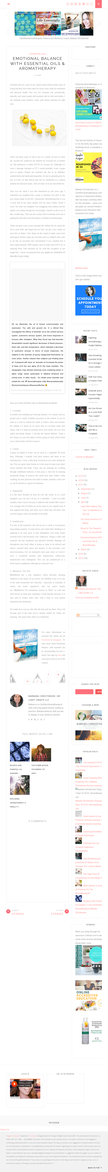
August (84, 493)
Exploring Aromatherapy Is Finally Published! (96, 341)
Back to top (94, 1168)
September (86, 489)
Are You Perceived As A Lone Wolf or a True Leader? (97, 412)
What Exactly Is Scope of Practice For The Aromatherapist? (89, 889)
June (83, 497)
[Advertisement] (90, 659)
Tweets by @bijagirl (84, 457)
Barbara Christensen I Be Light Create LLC (44, 698)
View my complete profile (87, 597)
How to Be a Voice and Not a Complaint (96, 430)
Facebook (46, 640)
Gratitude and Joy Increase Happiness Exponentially (97, 394)
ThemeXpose (33, 1136)
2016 (80, 554)
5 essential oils (37, 54)
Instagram (57, 640)
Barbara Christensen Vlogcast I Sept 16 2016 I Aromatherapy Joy (89, 805)
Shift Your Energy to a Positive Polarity (97, 379)
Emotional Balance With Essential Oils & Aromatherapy (91, 541)
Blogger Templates (12, 1136)
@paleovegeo (81, 268)
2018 (80, 480)
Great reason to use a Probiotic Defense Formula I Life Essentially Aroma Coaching (90, 820)
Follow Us (4, 1129)
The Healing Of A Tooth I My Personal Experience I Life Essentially (89, 766)
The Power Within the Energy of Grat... (39, 769)
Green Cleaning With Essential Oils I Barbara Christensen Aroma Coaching (88, 782)
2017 (80, 484)
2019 (80, 476)
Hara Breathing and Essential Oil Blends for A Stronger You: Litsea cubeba (97, 361)
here (60, 655)
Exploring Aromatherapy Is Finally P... (18, 803)
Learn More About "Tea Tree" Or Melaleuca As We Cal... (92, 510)
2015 (80, 558)
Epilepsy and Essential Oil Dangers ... (16, 769)
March (84, 549)
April (83, 502)
